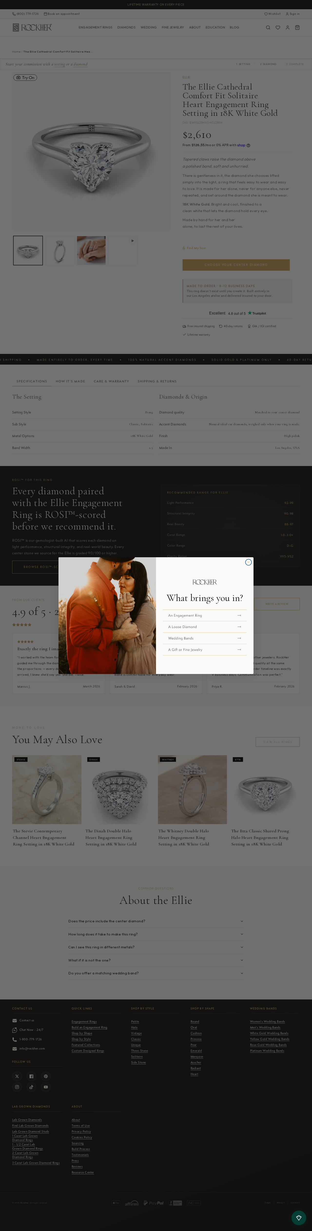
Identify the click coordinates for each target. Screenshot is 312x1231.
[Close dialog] (248, 562)
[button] (204, 615)
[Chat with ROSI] (299, 1218)
